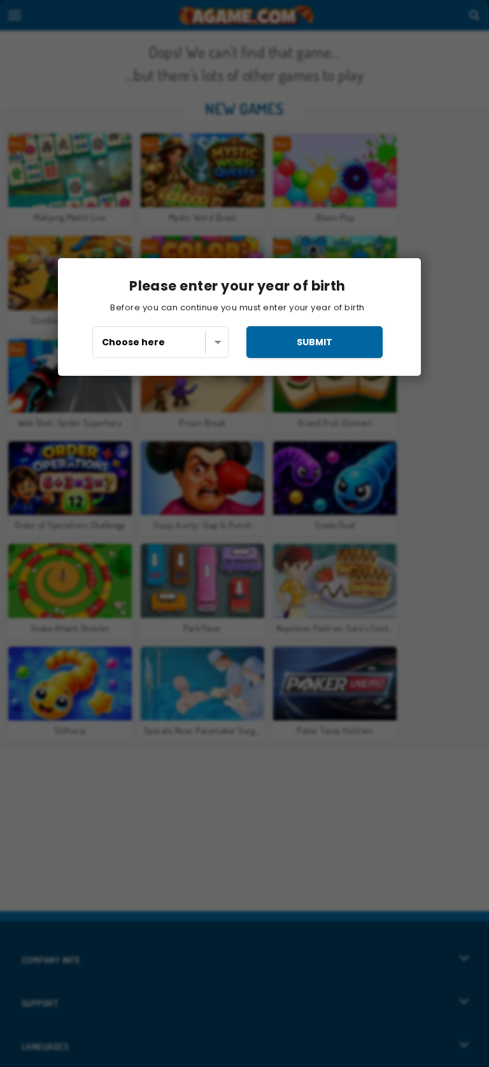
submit (314, 342)
